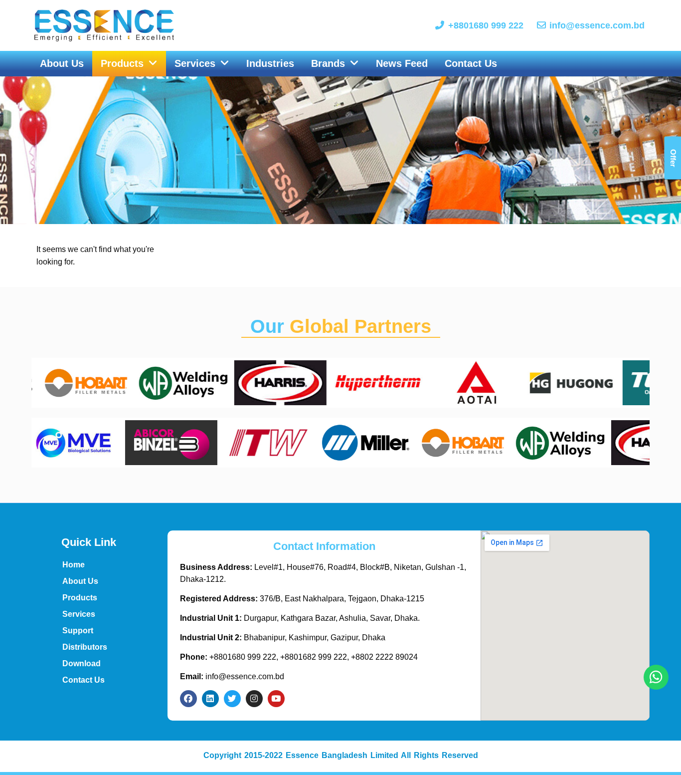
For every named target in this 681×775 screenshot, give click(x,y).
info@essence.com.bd (232, 676)
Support (77, 630)
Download (81, 663)
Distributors (84, 647)
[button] (129, 64)
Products (79, 597)
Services (78, 614)
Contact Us (83, 680)
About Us (80, 581)
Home (73, 564)
